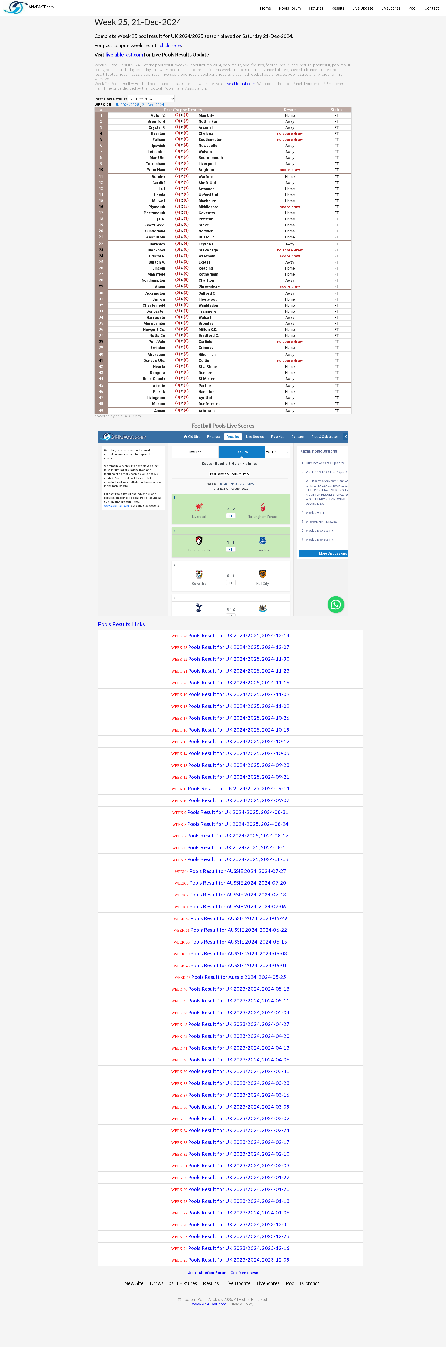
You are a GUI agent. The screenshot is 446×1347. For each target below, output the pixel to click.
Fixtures (316, 8)
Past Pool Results (111, 99)
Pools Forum (290, 8)
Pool (412, 8)
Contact (431, 8)
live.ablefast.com (124, 54)
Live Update (362, 8)
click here (170, 45)
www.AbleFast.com (209, 1304)
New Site (134, 1283)
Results (338, 8)
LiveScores (390, 8)
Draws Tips (162, 1283)
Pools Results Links (121, 624)
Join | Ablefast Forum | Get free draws (223, 1272)
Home (265, 8)
